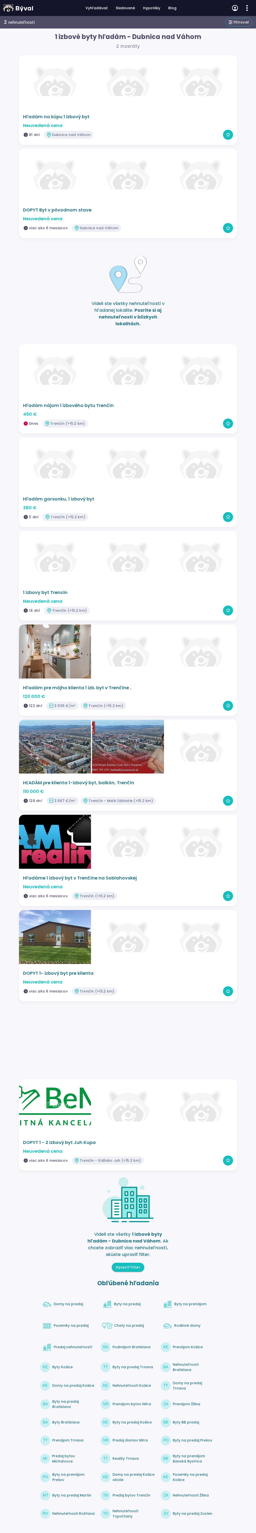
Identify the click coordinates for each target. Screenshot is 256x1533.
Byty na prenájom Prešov (68, 1477)
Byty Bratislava (66, 1422)
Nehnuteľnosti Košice (131, 1385)
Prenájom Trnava (68, 1440)
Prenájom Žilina (186, 1404)
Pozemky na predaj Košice (190, 1477)
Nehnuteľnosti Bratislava (185, 1367)
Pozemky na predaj (71, 1325)
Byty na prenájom (190, 1304)
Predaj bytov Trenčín (131, 1495)
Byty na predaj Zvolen (192, 1513)
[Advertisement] (128, 1042)
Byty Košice (62, 1367)
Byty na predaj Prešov (192, 1440)
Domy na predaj (68, 1304)
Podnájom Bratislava (131, 1347)
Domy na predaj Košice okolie (133, 1477)
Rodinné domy (187, 1325)
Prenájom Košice (188, 1347)
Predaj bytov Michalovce (63, 1459)
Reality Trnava (125, 1458)
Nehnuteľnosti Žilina (191, 1495)
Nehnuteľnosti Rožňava (73, 1513)
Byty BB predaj (186, 1422)
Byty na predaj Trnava (132, 1367)
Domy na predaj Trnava (187, 1385)
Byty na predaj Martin (71, 1495)
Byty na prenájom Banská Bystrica (189, 1459)
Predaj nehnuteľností (73, 1347)
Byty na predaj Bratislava (65, 1404)
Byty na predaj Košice (132, 1422)
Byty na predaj (127, 1304)
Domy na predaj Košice (73, 1385)
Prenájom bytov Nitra (131, 1404)
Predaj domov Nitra (130, 1440)
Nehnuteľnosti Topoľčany (125, 1513)
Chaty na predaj (129, 1325)
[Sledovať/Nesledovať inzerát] (228, 135)
